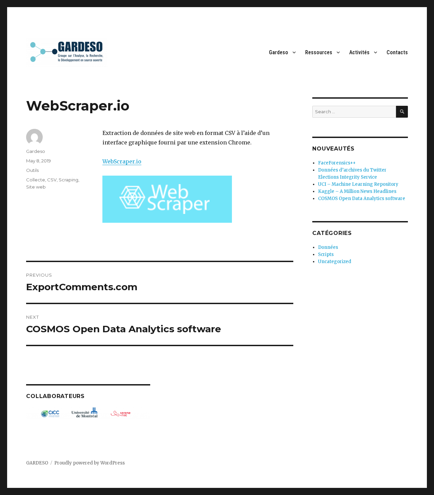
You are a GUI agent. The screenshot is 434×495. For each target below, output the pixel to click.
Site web (36, 187)
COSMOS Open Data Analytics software (361, 198)
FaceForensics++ (337, 163)
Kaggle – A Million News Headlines (357, 191)
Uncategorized (334, 261)
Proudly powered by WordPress (89, 463)
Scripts (326, 254)
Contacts (397, 52)
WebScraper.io (121, 161)
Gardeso (278, 52)
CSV (52, 179)
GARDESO (37, 463)
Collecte (35, 179)
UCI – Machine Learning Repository (358, 184)
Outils (32, 170)
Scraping (68, 179)
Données (328, 247)
